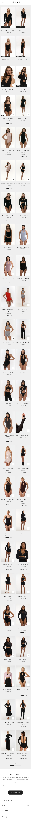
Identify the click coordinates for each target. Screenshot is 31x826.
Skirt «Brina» (8, 564)
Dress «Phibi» (23, 596)
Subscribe (15, 792)
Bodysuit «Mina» (23, 628)
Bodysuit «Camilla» (8, 533)
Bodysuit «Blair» (23, 278)
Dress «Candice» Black (23, 469)
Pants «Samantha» (23, 342)
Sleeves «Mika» (23, 89)
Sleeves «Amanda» (23, 564)
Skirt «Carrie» (8, 372)
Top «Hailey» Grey (8, 343)
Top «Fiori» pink (7, 689)
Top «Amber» (8, 247)
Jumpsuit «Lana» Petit (23, 723)
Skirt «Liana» (23, 59)
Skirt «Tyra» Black (23, 183)
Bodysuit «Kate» (8, 215)
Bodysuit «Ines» (7, 118)
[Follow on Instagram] (2, 817)
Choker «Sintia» (8, 89)
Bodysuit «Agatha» (8, 30)
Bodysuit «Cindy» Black (23, 151)
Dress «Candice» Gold (8, 469)
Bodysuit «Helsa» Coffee (23, 500)
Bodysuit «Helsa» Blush (8, 279)
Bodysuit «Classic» (8, 753)
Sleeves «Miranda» (23, 435)
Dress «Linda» (23, 118)
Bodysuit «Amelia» (23, 753)
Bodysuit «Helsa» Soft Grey (23, 248)
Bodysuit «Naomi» (23, 215)
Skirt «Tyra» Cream (8, 183)
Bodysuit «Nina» (8, 59)
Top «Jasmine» (8, 628)
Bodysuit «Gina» (23, 403)
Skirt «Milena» (23, 30)
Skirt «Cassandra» (23, 533)
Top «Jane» (8, 659)
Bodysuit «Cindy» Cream (8, 151)
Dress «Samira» (8, 596)
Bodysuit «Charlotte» (23, 373)
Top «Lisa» (7, 403)
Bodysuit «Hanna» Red (8, 310)
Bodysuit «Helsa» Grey (8, 436)
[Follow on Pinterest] (7, 817)
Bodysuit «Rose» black (23, 690)
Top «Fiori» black (8, 722)
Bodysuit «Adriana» (8, 499)
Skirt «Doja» (23, 659)
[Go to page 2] (19, 764)
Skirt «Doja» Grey (23, 309)
